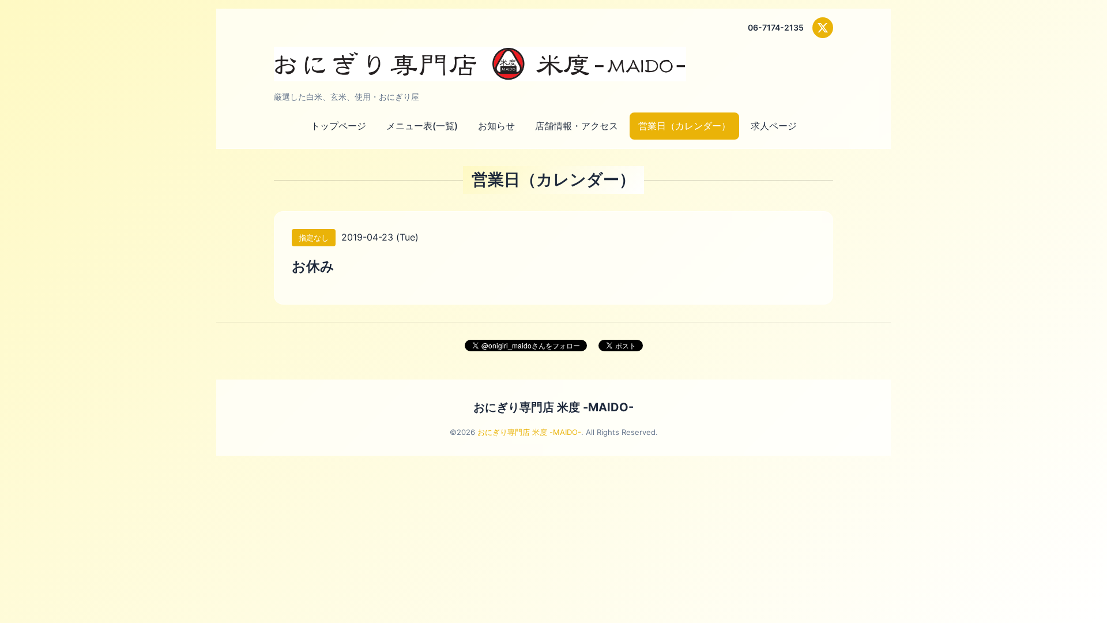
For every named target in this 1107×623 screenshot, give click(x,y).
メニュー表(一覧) (422, 126)
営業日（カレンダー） (684, 126)
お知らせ (496, 126)
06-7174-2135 (776, 27)
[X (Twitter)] (822, 27)
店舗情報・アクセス (576, 126)
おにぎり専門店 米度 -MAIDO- (553, 407)
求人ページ (774, 126)
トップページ (338, 126)
